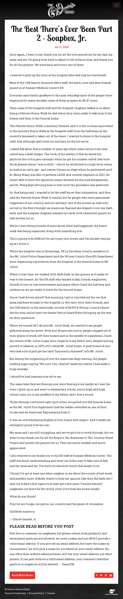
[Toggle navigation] (116, 5)
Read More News (22, 575)
